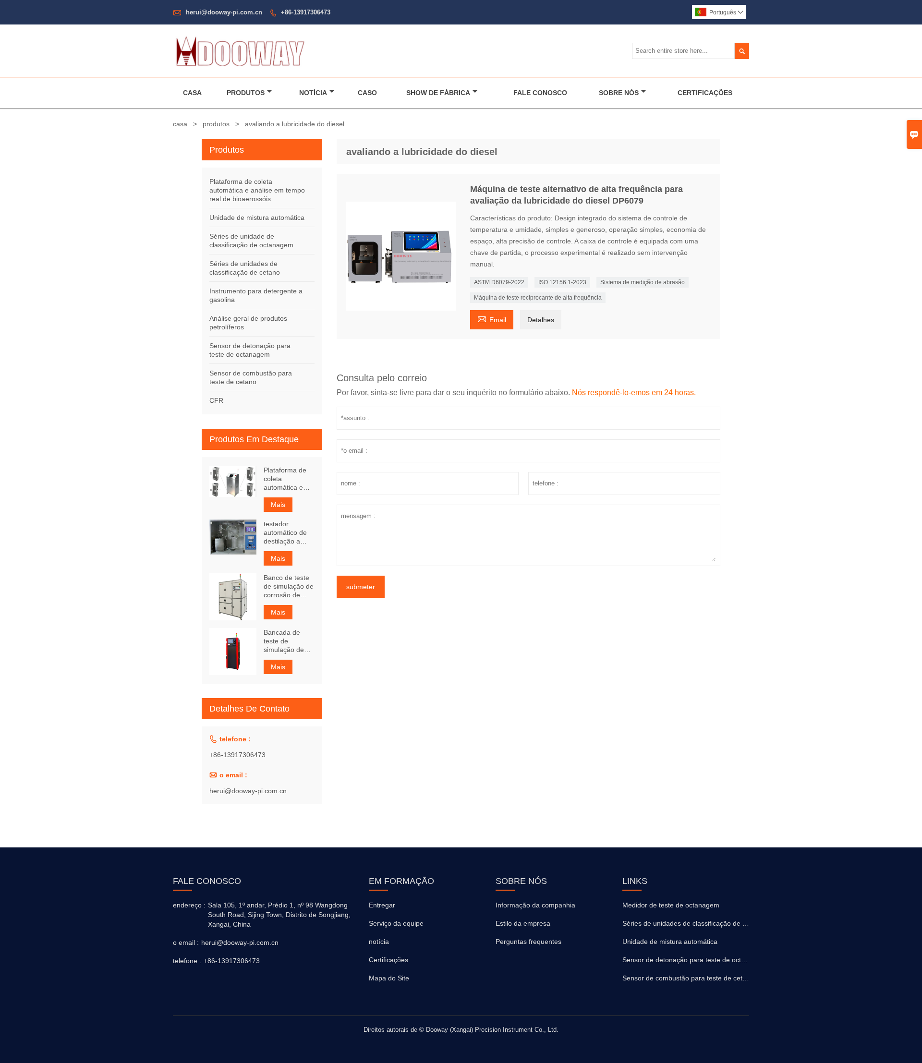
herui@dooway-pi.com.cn (224, 12)
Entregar (382, 905)
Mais (278, 504)
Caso (367, 93)
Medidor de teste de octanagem (670, 905)
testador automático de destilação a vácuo (285, 532)
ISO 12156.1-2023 (562, 282)
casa (180, 124)
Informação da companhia (535, 905)
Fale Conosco (540, 93)
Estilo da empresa (523, 923)
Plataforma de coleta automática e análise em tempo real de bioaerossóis (257, 190)
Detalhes (540, 320)
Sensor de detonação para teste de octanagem (694, 960)
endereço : (189, 905)
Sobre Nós (619, 93)
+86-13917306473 (305, 12)
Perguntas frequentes (528, 941)
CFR (216, 400)
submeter (360, 587)
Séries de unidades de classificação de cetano (692, 923)
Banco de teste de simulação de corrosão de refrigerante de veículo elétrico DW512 (289, 586)
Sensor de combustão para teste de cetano (688, 978)
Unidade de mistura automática (256, 217)
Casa (192, 93)
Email (491, 319)
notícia (379, 941)
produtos (216, 124)
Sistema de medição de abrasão (642, 282)
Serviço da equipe (396, 923)
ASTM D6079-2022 (499, 282)
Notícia (313, 93)
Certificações (705, 93)
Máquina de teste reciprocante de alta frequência (538, 297)
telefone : (187, 961)
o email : (186, 942)
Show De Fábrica (438, 93)
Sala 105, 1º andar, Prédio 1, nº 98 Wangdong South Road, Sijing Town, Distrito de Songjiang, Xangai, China (279, 914)
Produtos (246, 93)
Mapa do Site (389, 978)
